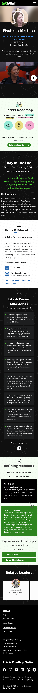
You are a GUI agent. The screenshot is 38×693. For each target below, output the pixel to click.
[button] (34, 78)
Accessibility (7, 631)
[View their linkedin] (19, 448)
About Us (6, 610)
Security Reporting (29, 678)
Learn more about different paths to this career (18, 281)
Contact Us (6, 678)
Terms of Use (20, 678)
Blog (4, 614)
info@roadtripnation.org (12, 640)
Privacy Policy (13, 678)
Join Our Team (8, 619)
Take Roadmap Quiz (17, 145)
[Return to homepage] (9, 3)
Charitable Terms (9, 627)
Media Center (8, 623)
